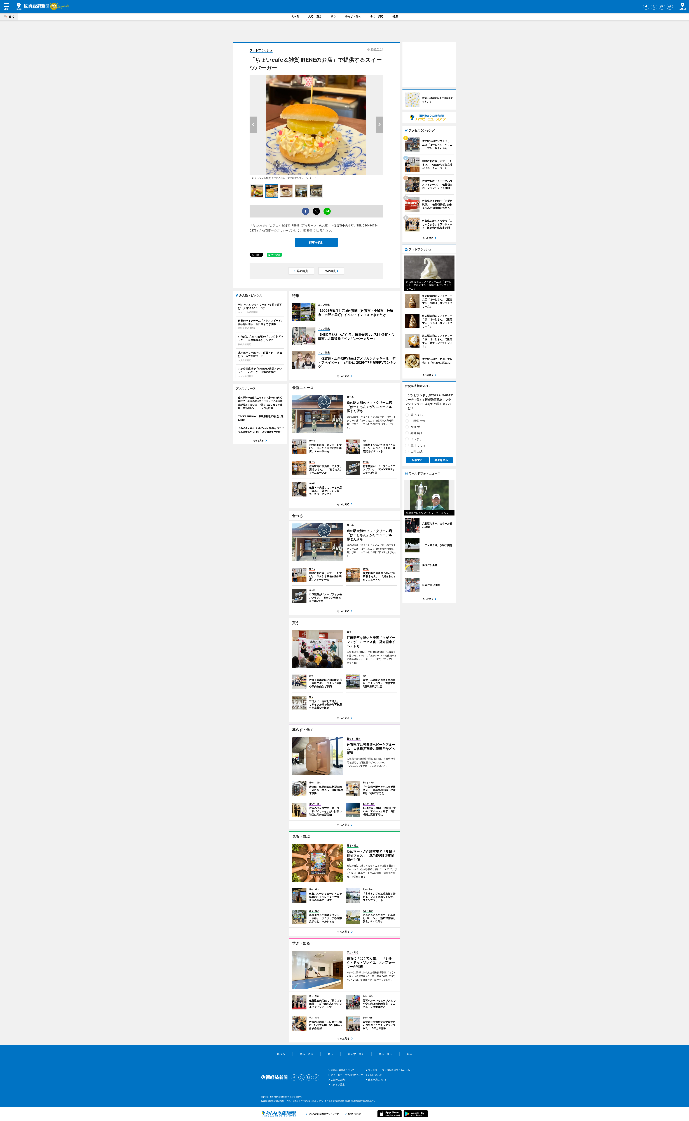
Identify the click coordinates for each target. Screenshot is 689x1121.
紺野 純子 (417, 433)
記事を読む (316, 242)
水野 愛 (415, 427)
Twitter (654, 7)
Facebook (646, 7)
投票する (417, 460)
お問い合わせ (375, 1074)
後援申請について (377, 1079)
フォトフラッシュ (261, 50)
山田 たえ (417, 451)
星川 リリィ (418, 445)
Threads (670, 7)
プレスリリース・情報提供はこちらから (389, 1070)
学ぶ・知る (377, 16)
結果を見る (441, 460)
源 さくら (417, 414)
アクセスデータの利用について (347, 1074)
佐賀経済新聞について (342, 1070)
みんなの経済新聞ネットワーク (278, 1114)
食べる (295, 16)
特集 (395, 16)
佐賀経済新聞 (32, 6)
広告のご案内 (338, 1079)
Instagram (662, 7)
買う (333, 16)
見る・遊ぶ (315, 16)
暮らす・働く (353, 16)
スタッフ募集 (338, 1084)
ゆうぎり (416, 439)
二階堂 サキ (418, 420)
